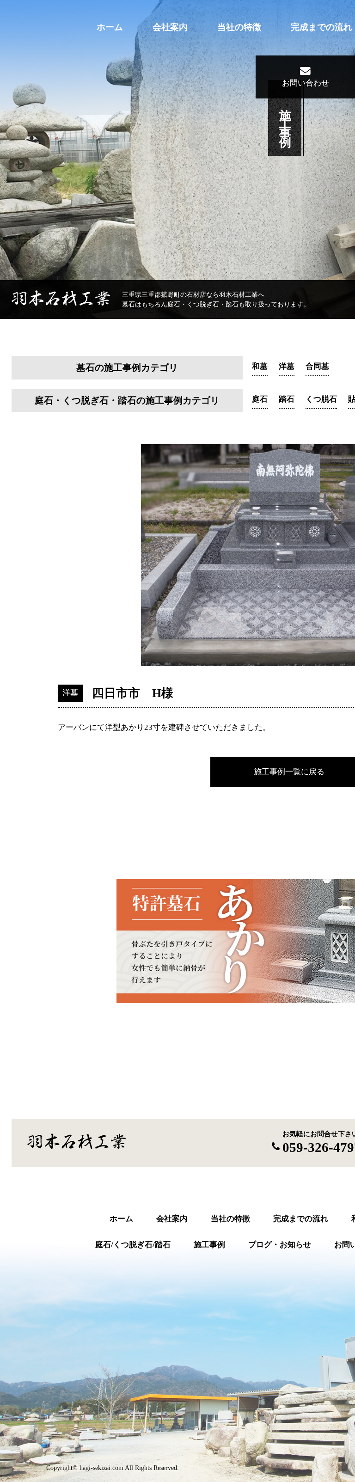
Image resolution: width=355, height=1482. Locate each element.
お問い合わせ (305, 83)
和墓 (260, 366)
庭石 (260, 399)
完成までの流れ (321, 27)
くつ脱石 (321, 399)
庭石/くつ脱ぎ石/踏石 (133, 1244)
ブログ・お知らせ (279, 1244)
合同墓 (317, 366)
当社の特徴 (239, 27)
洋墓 (286, 366)
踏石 (286, 399)
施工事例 (209, 1244)
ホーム (110, 27)
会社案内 (170, 27)
